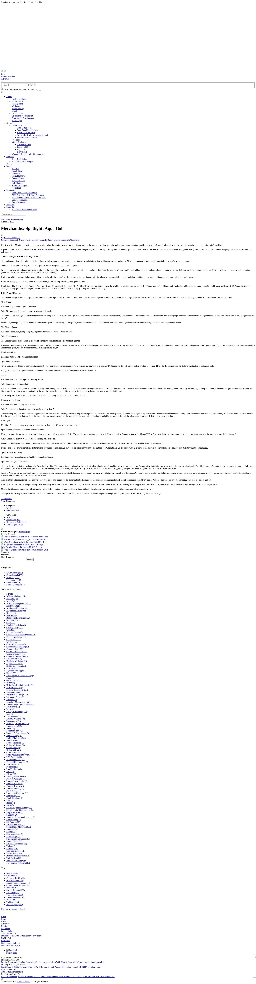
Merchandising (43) (14, 731)
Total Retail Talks (19, 159)
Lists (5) (9, 714)
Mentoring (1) (12, 728)
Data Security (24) (14, 659)
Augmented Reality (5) (16, 611)
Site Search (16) (13, 822)
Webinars (16, 140)
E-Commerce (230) (14, 573)
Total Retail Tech (24, 128)
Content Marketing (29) (16, 637)
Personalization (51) (14, 764)
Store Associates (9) (14, 834)
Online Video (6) (13, 750)
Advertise (5, 79)
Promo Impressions (86, 962)
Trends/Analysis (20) (15, 897)
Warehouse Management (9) (18, 856)
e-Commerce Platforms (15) (18, 863)
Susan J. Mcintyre (19, 185)
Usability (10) (12, 848)
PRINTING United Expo (89, 967)
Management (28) (13, 721)
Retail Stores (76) (13, 582)
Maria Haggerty (18, 176)
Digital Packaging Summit (24, 967)
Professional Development (23, 118)
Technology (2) (12, 892)
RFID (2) (10, 800)
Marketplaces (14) (14, 726)
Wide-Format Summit (45, 967)
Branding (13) (12, 620)
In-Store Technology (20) (17, 690)
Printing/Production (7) (16, 776)
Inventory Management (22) (18, 702)
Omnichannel (17, 113)
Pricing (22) (11, 774)
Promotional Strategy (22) (17, 793)
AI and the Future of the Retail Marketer (29, 197)
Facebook (13, 950)
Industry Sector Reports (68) (18, 883)
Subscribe (10, 207)
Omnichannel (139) (14, 575)
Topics (9, 96)
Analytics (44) (12, 599)
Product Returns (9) (14, 783)
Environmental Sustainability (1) (20, 675)
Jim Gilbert (16, 173)
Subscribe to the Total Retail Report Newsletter (21, 936)
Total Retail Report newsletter (24, 209)
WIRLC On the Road (26, 132)
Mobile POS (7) (13, 740)
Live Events (17, 125)
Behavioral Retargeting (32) (18, 618)
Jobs (3, 74)
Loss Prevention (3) (14, 716)
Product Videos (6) (14, 791)
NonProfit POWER (91, 976)
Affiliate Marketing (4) (15, 596)
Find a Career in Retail (10, 943)
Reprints (4, 926)
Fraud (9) (10, 678)
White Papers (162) (14, 904)
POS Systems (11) (14, 757)
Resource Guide (8, 76)
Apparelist (99, 962)
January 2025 (22, 147)
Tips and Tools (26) (14, 895)
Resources (10, 190)
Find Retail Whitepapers (11, 945)
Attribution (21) (13, 606)
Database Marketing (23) (16, 661)
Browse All (22, 152)
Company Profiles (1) (15, 878)
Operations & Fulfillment (22, 116)
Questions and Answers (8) (17, 885)
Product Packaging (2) (15, 779)
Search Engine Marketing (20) (19, 807)
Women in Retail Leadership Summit (33, 976)
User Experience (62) (15, 851)
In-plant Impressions (27, 962)
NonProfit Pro (17, 972)
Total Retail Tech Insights (22, 161)
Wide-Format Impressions (67, 962)
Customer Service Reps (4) (17, 656)
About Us (5, 921)
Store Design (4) (13, 836)
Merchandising (18, 108)
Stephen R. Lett (18, 181)
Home (3, 916)
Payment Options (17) (15, 759)
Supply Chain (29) (14, 841)
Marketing (16, 106)
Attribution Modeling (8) (16, 608)
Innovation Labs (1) (14, 692)
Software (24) (12, 829)
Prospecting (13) (13, 795)
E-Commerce (17, 101)
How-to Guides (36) (14, 880)
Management (17, 104)
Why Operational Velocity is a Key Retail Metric (24, 542)
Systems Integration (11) (16, 844)
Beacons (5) (11, 615)
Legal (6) (10, 709)
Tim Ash (15, 168)
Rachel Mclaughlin (12, 237)
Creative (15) (11, 642)
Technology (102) (13, 580)
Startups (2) (11, 832)
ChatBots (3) (11, 630)
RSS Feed (5, 940)
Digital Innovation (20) (16, 666)
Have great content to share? (13, 909)
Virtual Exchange (19, 142)
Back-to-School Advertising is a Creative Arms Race (26, 537)
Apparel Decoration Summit (66, 967)
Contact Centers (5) (14, 632)
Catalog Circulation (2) (16, 625)
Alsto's (9, 517)
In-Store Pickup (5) (14, 687)
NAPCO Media (23, 982)
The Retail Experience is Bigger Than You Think (24, 539)
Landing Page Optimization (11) (19, 704)
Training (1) (11, 846)
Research (10, 205)
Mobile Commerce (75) (16, 585)
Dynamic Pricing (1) (15, 671)
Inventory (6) (11, 699)
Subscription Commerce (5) (18, 839)
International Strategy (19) (17, 695)
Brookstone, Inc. (13, 519)
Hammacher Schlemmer (16, 522)
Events (9, 123)
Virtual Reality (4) (14, 853)
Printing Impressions (9, 962)
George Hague (18, 178)
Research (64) (12, 888)
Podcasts (10, 156)
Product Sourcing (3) (15, 788)
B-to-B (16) (11, 613)
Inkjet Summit (7, 967)
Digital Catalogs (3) (14, 663)
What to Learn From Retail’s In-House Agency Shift (26, 550)
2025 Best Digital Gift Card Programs (28, 195)
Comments (74, 240)
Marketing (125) (13, 577)
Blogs (8, 166)
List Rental (5, 928)
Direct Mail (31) (13, 668)
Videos (9, 164)
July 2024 (21, 149)
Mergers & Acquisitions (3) (17, 733)
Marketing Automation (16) (17, 723)
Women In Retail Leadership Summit (32, 135)
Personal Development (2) (17, 762)
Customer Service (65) (15, 654)
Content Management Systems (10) (21, 635)
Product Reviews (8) (15, 786)
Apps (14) (10, 601)
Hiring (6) (10, 683)
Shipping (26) (12, 815)
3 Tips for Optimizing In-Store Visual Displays (23, 545)
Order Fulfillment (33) (15, 752)
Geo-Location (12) (14, 680)
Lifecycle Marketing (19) (16, 711)
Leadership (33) (13, 707)
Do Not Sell (6, 938)
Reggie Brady (17, 171)
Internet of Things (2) (15, 697)
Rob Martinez (17, 183)
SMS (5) (10, 805)
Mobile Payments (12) (15, 743)
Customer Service (8, 933)
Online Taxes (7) (13, 747)
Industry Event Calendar (27, 137)
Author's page (24, 532)
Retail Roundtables (9, 976)
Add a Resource (18, 202)
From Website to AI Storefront (24, 193)
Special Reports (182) (15, 890)
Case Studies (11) (13, 876)
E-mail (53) (11, 673)
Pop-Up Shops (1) (14, 769)
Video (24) (10, 900)
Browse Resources (19, 200)
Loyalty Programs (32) (15, 719)
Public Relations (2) (14, 798)
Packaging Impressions (46, 962)
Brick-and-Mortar (19, 99)
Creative (9, 508)
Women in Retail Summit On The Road (66, 976)
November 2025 (24, 144)
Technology (17, 120)
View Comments (8, 501)
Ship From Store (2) (14, 812)
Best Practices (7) (13, 873)
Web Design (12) (13, 858)
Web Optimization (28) (16, 860)
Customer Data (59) (14, 649)
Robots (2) (10, 803)
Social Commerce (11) (15, 824)
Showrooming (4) (13, 820)
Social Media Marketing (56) (18, 827)
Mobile (15, 111)
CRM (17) (10, 623)
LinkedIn (13, 953)
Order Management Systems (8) (19, 755)
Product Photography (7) (16, 781)
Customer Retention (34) (16, 651)
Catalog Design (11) (14, 627)
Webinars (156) (12, 902)
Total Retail (6, 972)
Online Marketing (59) (15, 745)
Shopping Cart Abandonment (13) (20, 817)
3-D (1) (9, 594)
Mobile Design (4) (14, 735)
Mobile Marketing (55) (16, 738)
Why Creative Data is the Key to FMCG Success (21, 547)
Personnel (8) (12, 767)
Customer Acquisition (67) (17, 647)
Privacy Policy (7, 931)
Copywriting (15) (13, 639)
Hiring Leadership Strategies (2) (19, 685)
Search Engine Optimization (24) (20, 810)
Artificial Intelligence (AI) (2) (18, 603)
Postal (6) (10, 771)
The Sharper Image (14, 524)
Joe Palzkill (16, 188)
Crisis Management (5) (16, 644)
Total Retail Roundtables (27, 130)
